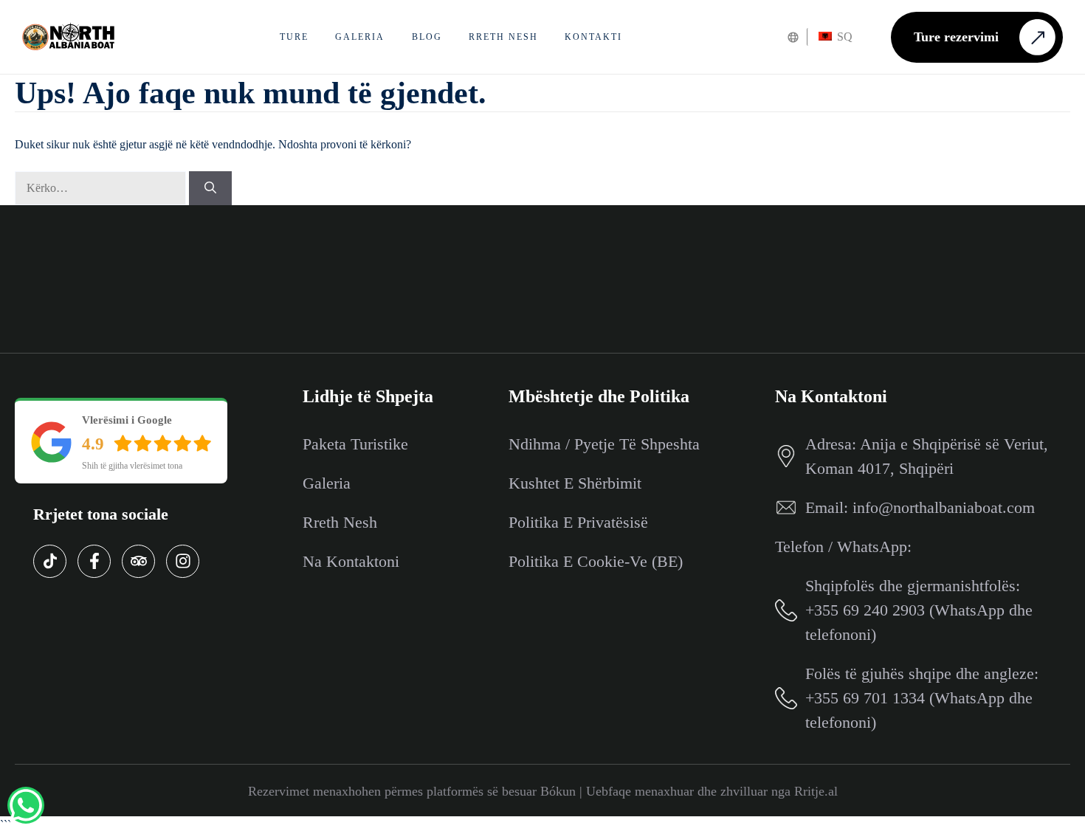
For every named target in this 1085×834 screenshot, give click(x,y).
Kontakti (593, 37)
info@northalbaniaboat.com (943, 507)
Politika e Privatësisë (578, 522)
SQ (843, 36)
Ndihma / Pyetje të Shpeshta (604, 444)
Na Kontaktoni (351, 561)
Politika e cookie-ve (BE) (596, 561)
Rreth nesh (503, 37)
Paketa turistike (355, 444)
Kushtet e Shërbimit (575, 483)
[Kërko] (210, 188)
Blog (427, 37)
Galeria (360, 37)
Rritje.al (816, 791)
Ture (294, 37)
